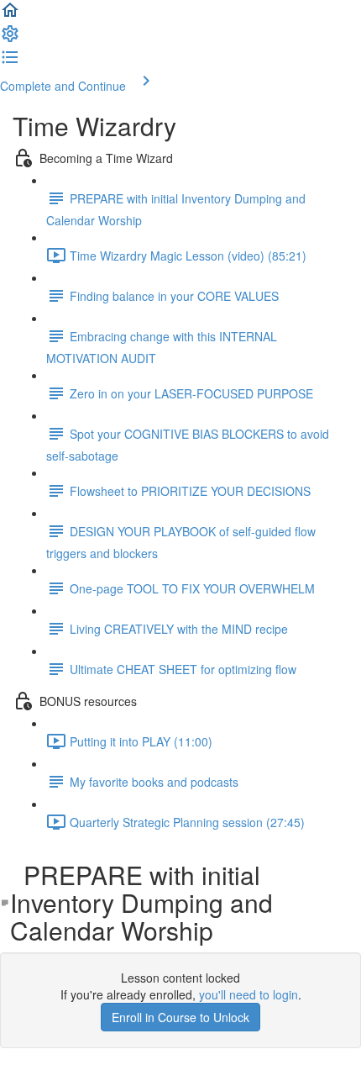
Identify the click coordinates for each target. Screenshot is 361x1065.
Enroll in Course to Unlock (180, 1017)
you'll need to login (248, 994)
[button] (10, 15)
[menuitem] (10, 38)
